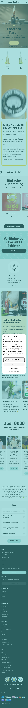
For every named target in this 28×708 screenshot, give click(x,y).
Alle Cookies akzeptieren (14, 364)
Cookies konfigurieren (14, 368)
